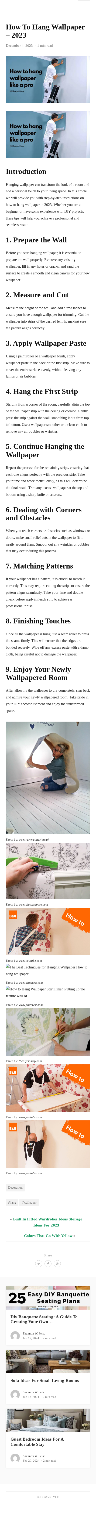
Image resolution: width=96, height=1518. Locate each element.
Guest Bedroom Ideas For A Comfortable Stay (37, 1441)
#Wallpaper (29, 1202)
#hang (12, 1202)
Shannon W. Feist (34, 1333)
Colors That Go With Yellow (48, 1236)
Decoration (15, 1187)
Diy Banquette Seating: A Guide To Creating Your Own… (44, 1319)
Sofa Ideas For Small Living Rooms (44, 1380)
